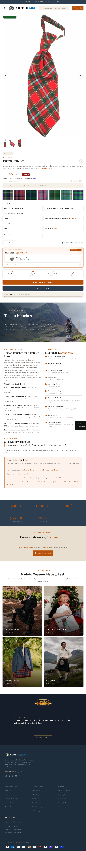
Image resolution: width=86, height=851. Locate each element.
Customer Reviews (37, 787)
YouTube (59, 478)
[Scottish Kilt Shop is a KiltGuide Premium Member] (43, 702)
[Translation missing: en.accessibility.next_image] (80, 75)
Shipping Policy (63, 795)
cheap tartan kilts (23, 474)
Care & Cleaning (37, 807)
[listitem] (5, 143)
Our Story (61, 787)
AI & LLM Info (9, 807)
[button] (80, 425)
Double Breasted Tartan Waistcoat (33, 482)
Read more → (47, 168)
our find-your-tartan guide (29, 478)
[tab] (41, 135)
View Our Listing (43, 738)
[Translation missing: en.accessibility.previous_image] (5, 75)
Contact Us (61, 807)
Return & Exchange (64, 791)
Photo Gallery (36, 799)
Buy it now (44, 288)
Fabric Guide (62, 803)
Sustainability (62, 799)
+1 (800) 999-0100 (11, 826)
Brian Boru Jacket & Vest (54, 482)
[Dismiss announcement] (83, 2)
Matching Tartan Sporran (31, 470)
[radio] (8, 195)
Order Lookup (36, 791)
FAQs (6, 795)
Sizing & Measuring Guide (13, 799)
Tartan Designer (36, 795)
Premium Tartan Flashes (51, 470)
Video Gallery (36, 803)
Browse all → (77, 181)
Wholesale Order (10, 803)
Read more (8, 334)
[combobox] (43, 185)
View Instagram (44, 553)
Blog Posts (8, 791)
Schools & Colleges (11, 787)
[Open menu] (5, 8)
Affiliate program (37, 811)
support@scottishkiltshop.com (14, 822)
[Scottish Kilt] (22, 8)
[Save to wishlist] (81, 161)
